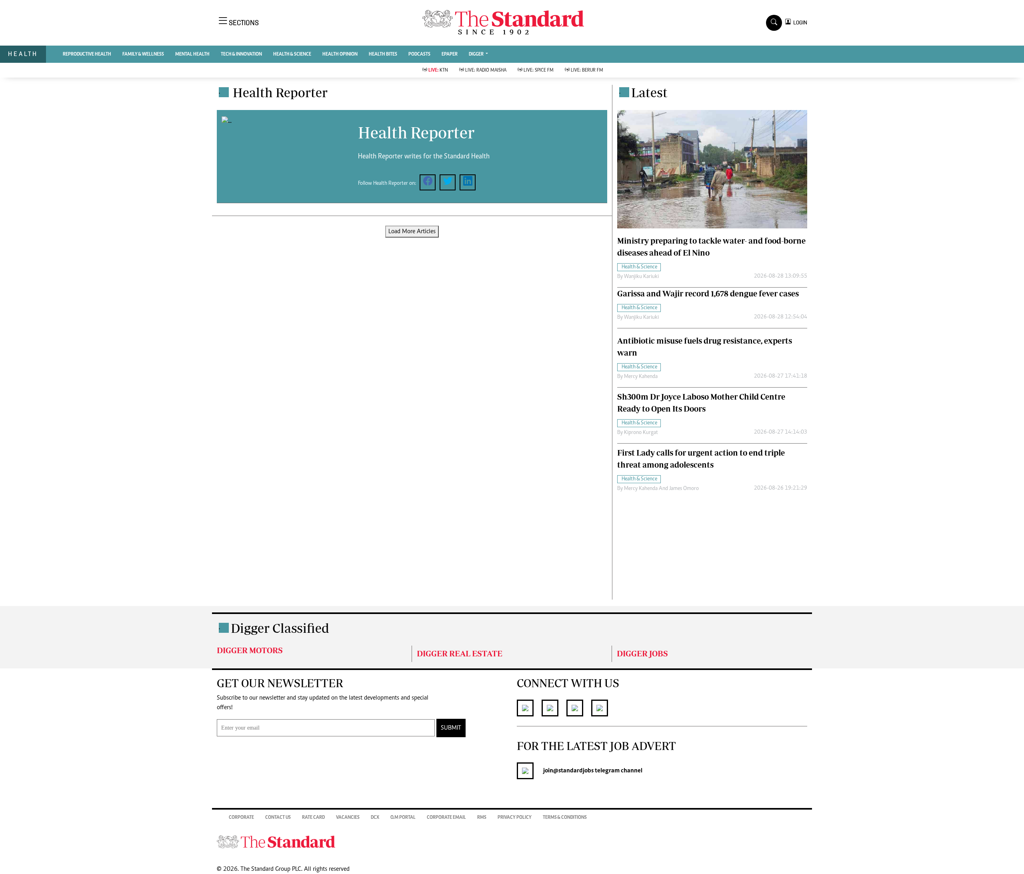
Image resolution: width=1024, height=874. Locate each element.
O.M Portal (403, 817)
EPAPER (450, 54)
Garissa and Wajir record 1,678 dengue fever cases (708, 293)
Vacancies (348, 817)
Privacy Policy (515, 817)
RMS (481, 817)
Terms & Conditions (565, 817)
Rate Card (313, 817)
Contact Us (278, 817)
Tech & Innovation (241, 54)
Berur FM (587, 70)
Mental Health (192, 54)
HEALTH (23, 54)
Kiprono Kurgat (641, 433)
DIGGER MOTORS (250, 650)
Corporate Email (446, 817)
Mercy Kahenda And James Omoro (661, 489)
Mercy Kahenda (641, 377)
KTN (438, 70)
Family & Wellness (143, 54)
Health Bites (383, 54)
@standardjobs (573, 771)
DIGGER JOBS (642, 653)
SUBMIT (451, 728)
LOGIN (799, 22)
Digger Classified (280, 628)
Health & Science (292, 54)
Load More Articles (412, 231)
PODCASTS (419, 54)
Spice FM (539, 70)
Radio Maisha (485, 70)
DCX (375, 817)
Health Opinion (340, 54)
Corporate (241, 817)
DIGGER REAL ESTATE (459, 653)
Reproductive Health (87, 54)
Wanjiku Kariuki (641, 277)
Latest (649, 92)
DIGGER (476, 54)
